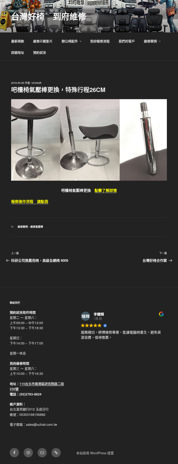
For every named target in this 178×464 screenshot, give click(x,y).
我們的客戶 (127, 41)
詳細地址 (17, 52)
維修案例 (150, 41)
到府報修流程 (100, 41)
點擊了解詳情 (106, 190)
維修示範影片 (43, 41)
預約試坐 (39, 52)
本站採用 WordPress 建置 (95, 453)
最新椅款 (17, 41)
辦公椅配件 (70, 41)
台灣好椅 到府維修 (48, 16)
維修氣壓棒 (36, 226)
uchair (36, 83)
